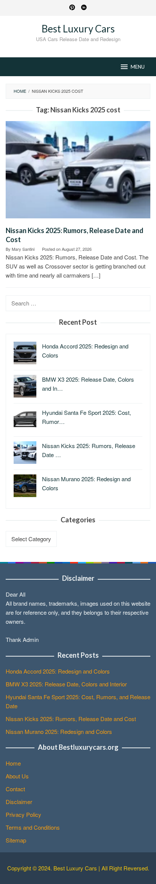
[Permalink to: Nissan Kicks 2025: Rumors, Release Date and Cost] (78, 172)
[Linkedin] (84, 8)
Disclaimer (19, 802)
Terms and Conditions (33, 827)
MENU (138, 67)
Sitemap (16, 840)
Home (13, 763)
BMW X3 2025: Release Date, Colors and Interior (66, 684)
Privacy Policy (23, 814)
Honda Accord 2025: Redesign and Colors (58, 671)
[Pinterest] (72, 8)
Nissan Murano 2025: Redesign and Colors (59, 731)
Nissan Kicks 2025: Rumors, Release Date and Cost (71, 719)
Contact (15, 789)
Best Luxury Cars (78, 29)
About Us (17, 776)
